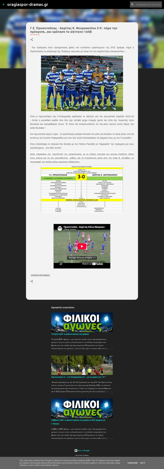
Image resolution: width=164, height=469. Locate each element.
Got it (142, 463)
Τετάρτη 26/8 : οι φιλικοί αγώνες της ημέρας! (70, 334)
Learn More (133, 463)
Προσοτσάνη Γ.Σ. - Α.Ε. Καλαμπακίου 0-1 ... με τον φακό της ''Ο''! (78, 377)
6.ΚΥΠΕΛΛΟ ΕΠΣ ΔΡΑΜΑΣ (40, 275)
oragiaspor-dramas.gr (27, 4)
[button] (31, 39)
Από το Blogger (84, 450)
